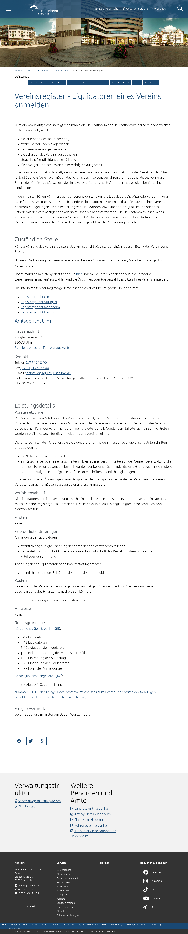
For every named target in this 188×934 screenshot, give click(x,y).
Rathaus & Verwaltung (40, 71)
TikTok (154, 890)
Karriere (61, 899)
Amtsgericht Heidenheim (92, 814)
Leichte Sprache (108, 8)
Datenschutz (82, 932)
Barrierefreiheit (96, 932)
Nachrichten (63, 882)
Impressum (69, 932)
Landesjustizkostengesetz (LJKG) (38, 676)
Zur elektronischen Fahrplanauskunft (42, 347)
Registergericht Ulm (35, 297)
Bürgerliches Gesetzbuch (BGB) (37, 628)
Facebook (156, 872)
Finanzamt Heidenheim (91, 820)
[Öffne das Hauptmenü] (8, 8)
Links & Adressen (66, 907)
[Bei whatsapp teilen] (42, 741)
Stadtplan (62, 895)
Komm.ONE (56, 932)
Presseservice (64, 890)
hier (79, 274)
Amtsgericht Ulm (33, 321)
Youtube (155, 898)
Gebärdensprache (137, 8)
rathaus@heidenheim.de (30, 885)
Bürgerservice (62, 71)
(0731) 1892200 (34, 368)
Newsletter (62, 886)
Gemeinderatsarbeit (67, 878)
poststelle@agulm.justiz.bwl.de (48, 373)
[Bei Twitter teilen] (30, 741)
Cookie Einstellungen (114, 932)
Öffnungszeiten (65, 874)
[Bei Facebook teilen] (19, 741)
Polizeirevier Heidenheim (92, 825)
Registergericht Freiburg (38, 312)
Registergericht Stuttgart (39, 302)
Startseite (20, 71)
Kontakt (31, 906)
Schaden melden (66, 903)
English (161, 8)
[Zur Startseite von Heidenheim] (43, 8)
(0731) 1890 (36, 362)
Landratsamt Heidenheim (93, 808)
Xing (153, 907)
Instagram (157, 881)
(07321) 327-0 (26, 889)
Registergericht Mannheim (40, 307)
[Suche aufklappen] (180, 8)
